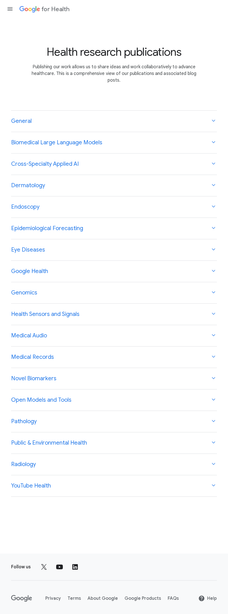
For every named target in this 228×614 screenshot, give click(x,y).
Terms (74, 598)
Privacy (53, 598)
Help (212, 598)
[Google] (21, 598)
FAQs (173, 598)
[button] (114, 121)
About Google (103, 598)
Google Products (143, 598)
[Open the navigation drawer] (10, 9)
